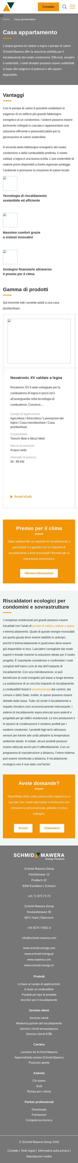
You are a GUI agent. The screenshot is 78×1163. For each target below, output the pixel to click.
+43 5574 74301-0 (39, 927)
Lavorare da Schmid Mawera (39, 1052)
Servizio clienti (39, 1017)
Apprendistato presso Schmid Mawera (39, 1057)
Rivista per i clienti (39, 1091)
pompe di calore (42, 625)
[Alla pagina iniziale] (9, 7)
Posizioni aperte (39, 1062)
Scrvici (23, 828)
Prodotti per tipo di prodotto (39, 994)
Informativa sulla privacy (54, 1150)
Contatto (48, 6)
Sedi (39, 1086)
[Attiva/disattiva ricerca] (64, 7)
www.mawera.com (39, 959)
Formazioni (39, 1114)
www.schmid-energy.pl (39, 953)
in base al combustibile (39, 989)
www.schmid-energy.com (39, 948)
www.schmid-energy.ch (39, 965)
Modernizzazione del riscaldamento (39, 1023)
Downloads (39, 1109)
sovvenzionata (41, 689)
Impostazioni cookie (39, 1156)
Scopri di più (23, 496)
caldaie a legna (64, 625)
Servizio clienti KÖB (39, 1034)
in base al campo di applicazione (39, 984)
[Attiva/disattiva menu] (72, 6)
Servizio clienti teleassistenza (39, 1028)
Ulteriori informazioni (39, 573)
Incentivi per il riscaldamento (39, 999)
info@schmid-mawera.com (39, 937)
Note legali (28, 1150)
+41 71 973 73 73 (39, 896)
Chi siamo (39, 1080)
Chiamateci (52, 828)
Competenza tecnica (39, 1120)
